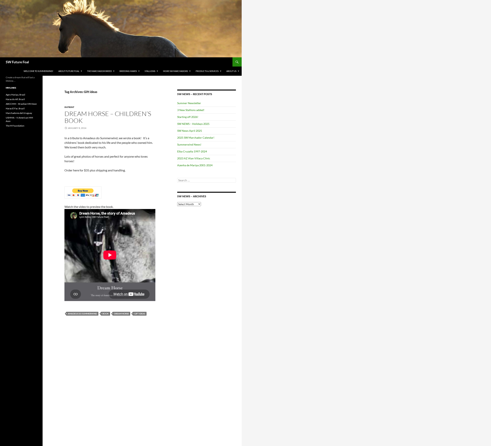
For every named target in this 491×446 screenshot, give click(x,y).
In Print (69, 107)
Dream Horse (121, 313)
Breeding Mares (128, 71)
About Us (231, 71)
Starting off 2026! (187, 116)
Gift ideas (139, 313)
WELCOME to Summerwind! (38, 71)
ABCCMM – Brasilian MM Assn (21, 103)
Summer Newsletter (189, 103)
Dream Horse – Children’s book (107, 117)
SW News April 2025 (189, 130)
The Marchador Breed (99, 71)
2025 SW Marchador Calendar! (195, 137)
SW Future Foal (17, 62)
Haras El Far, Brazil (15, 108)
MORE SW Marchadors (175, 71)
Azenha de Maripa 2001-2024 (195, 165)
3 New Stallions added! (190, 110)
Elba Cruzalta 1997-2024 (192, 151)
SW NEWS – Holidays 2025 (193, 123)
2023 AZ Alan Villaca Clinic (193, 158)
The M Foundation (15, 125)
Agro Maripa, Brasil (15, 94)
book (105, 313)
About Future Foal (68, 71)
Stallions (150, 71)
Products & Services (207, 71)
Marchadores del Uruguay (19, 113)
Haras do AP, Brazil (15, 99)
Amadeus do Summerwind (82, 313)
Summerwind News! (189, 144)
